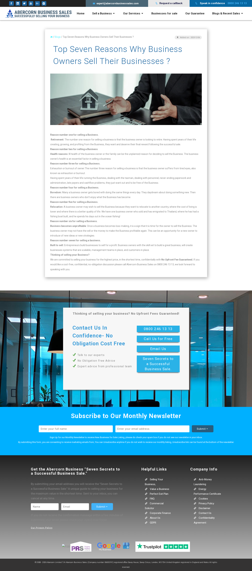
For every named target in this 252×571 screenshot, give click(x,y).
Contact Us (204, 513)
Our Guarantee (195, 13)
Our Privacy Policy (41, 528)
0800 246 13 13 (158, 329)
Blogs (58, 36)
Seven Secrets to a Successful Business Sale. (158, 364)
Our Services (132, 13)
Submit (201, 428)
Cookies (203, 498)
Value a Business (159, 489)
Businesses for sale (164, 13)
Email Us (158, 349)
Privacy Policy (206, 503)
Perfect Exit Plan (158, 493)
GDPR (152, 522)
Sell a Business (102, 13)
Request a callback (170, 3)
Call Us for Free (158, 339)
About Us (154, 517)
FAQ (151, 498)
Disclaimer (204, 508)
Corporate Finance (160, 513)
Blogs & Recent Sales (226, 13)
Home (81, 13)
